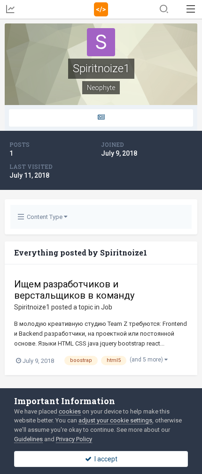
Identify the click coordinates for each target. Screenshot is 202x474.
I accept (104, 459)
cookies (70, 411)
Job (106, 307)
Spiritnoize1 (32, 307)
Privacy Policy (74, 439)
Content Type (44, 216)
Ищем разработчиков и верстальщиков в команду (74, 289)
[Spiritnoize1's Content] (101, 118)
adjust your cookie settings (115, 420)
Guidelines (28, 439)
